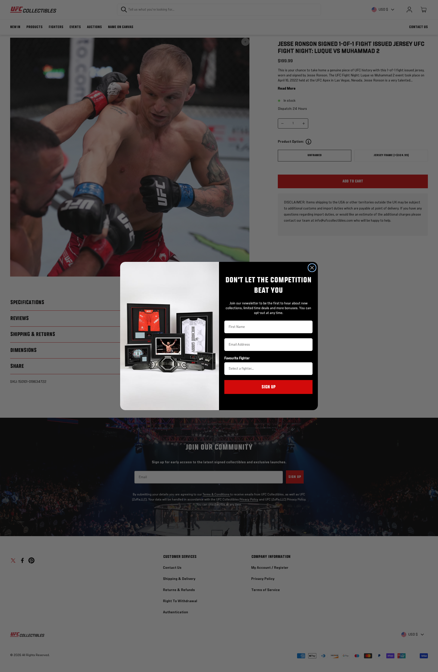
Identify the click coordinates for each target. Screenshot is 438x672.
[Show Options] (307, 369)
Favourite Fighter (237, 358)
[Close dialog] (312, 267)
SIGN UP (269, 387)
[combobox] (267, 369)
